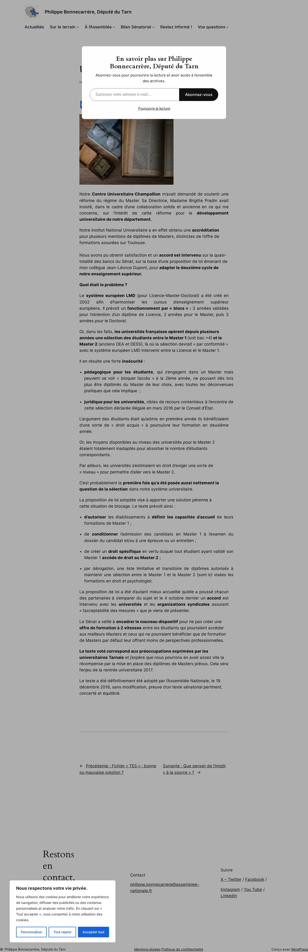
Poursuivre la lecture (154, 108)
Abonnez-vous (198, 94)
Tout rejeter (62, 932)
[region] (63, 911)
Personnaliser (31, 932)
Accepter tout (93, 932)
